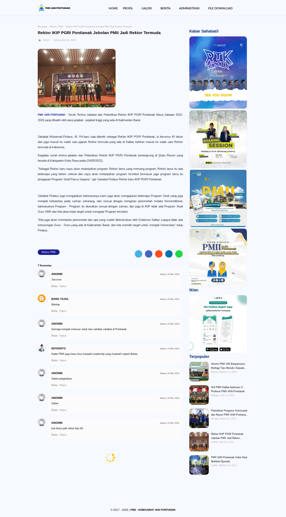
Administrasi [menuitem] (189, 8)
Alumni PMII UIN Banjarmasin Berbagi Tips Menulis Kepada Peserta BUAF (228, 366)
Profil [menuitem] (128, 8)
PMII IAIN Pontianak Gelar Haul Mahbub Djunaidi (229, 459)
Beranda (42, 26)
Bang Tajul (60, 298)
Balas (54, 286)
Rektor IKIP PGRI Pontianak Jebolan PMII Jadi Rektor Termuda (227, 436)
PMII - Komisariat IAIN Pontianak (153, 509)
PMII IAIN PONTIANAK (51, 114)
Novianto (58, 348)
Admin (46, 40)
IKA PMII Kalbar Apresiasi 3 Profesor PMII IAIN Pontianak (228, 389)
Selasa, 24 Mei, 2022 (169, 274)
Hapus (63, 286)
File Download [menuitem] (220, 8)
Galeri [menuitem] (147, 8)
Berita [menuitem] (165, 8)
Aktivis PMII (56, 26)
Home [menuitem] (113, 8)
